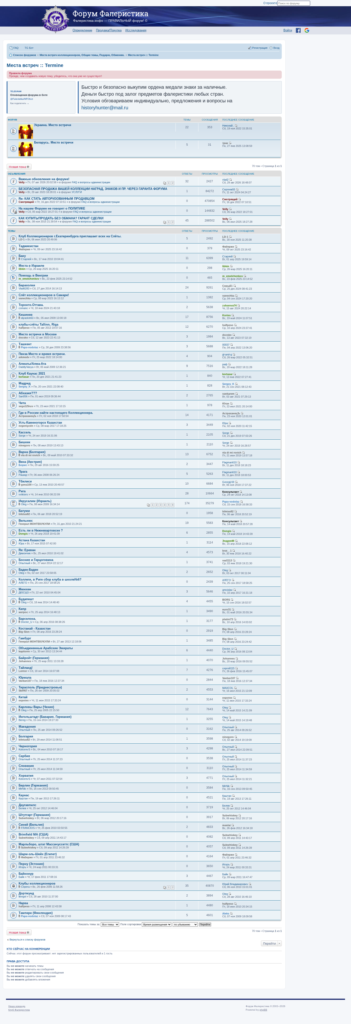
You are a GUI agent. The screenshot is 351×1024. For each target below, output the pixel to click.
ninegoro (24, 445)
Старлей (26, 259)
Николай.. (228, 125)
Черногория (28, 746)
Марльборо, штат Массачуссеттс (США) (49, 844)
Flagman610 (229, 462)
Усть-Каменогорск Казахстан (40, 422)
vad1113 (227, 560)
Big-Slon (24, 631)
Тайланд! (25, 668)
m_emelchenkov (29, 278)
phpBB (263, 1009)
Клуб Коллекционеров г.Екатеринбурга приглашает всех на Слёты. (70, 236)
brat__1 (227, 550)
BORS (226, 599)
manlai (226, 825)
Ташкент (25, 344)
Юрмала (25, 677)
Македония (27, 726)
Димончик (25, 553)
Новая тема (17, 167)
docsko (23, 337)
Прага (23, 471)
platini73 (227, 619)
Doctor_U (26, 621)
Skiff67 (23, 690)
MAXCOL (227, 687)
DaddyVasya (26, 366)
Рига (22, 491)
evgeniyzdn (26, 425)
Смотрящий (26, 201)
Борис (23, 465)
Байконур (26, 873)
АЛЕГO (23, 582)
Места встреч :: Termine (35, 65)
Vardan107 (25, 680)
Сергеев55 (228, 189)
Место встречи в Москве (38, 334)
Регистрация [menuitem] (259, 47)
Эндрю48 (228, 540)
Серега (25, 886)
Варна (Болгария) (32, 452)
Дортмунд (26, 893)
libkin (22, 268)
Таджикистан (28, 246)
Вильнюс (26, 520)
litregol (22, 896)
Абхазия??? (28, 393)
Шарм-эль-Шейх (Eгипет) (38, 854)
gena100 (26, 484)
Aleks (225, 913)
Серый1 (227, 285)
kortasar (24, 376)
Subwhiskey (26, 818)
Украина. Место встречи (52, 125)
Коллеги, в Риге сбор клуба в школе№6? (50, 579)
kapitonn (24, 651)
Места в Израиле (31, 265)
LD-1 (22, 239)
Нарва (23, 903)
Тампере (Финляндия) (36, 913)
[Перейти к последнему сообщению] (236, 125)
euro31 (226, 609)
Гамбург (25, 638)
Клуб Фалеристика (19, 1009)
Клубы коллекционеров (37, 883)
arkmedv (24, 357)
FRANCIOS (28, 827)
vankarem (228, 393)
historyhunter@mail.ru (104, 107)
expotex (24, 700)
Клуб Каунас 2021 (32, 373)
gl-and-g (227, 354)
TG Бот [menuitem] (29, 47)
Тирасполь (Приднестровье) (40, 687)
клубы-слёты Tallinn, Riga (38, 324)
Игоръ (22, 867)
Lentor (23, 671)
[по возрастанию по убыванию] (185, 924)
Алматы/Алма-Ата (32, 363)
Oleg (24, 504)
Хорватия (26, 775)
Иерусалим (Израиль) (35, 501)
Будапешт (26, 599)
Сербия (24, 756)
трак (225, 143)
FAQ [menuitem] (16, 47)
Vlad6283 (24, 288)
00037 (225, 344)
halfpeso (24, 327)
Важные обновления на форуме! (44, 179)
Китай (23, 697)
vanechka (25, 298)
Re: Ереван (27, 550)
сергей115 (228, 668)
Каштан (23, 798)
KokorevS (24, 749)
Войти (287, 30)
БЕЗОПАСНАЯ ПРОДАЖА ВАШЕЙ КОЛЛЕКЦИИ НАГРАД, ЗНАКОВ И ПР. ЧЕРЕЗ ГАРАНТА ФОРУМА (93, 189)
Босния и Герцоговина (36, 560)
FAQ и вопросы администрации (91, 182)
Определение (82, 30)
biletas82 (24, 514)
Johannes (25, 661)
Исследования (135, 30)
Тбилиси (25, 481)
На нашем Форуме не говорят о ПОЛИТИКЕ (52, 208)
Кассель (25, 432)
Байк (21, 876)
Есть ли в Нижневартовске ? (41, 530)
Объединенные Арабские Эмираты (46, 648)
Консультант (230, 491)
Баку (22, 256)
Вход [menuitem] (276, 47)
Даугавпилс (27, 805)
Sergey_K (25, 386)
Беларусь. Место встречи (53, 142)
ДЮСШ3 (24, 592)
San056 (23, 396)
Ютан (225, 403)
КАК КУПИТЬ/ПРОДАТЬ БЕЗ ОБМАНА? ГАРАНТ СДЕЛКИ (61, 218)
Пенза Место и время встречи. (42, 354)
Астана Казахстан (32, 540)
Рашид (23, 474)
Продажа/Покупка (109, 30)
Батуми (24, 511)
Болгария (26, 736)
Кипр (22, 609)
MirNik (22, 788)
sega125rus (26, 406)
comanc (23, 308)
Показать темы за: (89, 924)
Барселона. (27, 618)
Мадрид (25, 383)
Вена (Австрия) (30, 462)
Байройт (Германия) (34, 658)
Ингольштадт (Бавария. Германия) (45, 717)
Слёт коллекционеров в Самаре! (44, 295)
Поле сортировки (131, 924)
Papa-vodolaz (29, 347)
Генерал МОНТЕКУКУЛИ (34, 523)
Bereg (22, 720)
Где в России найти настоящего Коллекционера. (56, 413)
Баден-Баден (28, 569)
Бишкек (24, 442)
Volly (22, 182)
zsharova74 (229, 305)
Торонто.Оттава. (31, 305)
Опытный (24, 563)
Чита (22, 403)
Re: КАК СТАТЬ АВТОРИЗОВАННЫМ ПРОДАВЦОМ (57, 198)
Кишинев (25, 314)
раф (224, 364)
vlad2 (225, 179)
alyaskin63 (27, 317)
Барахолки (27, 285)
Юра (225, 423)
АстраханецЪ (27, 416)
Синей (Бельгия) (31, 824)
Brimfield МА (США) (33, 834)
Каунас (24, 795)
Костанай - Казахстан (35, 628)
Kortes (226, 315)
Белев (22, 808)
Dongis (23, 533)
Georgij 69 (228, 482)
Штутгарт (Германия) (34, 815)
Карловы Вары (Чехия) (36, 707)
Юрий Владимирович (235, 884)
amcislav (227, 589)
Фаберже (24, 249)
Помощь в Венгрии (33, 275)
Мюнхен (25, 589)
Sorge (22, 435)
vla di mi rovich (30, 455)
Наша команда (16, 1006)
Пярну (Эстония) (31, 864)
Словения (26, 766)
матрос (23, 612)
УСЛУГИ (77, 192)
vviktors (23, 494)
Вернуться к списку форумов (27, 939)
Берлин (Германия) (33, 785)
